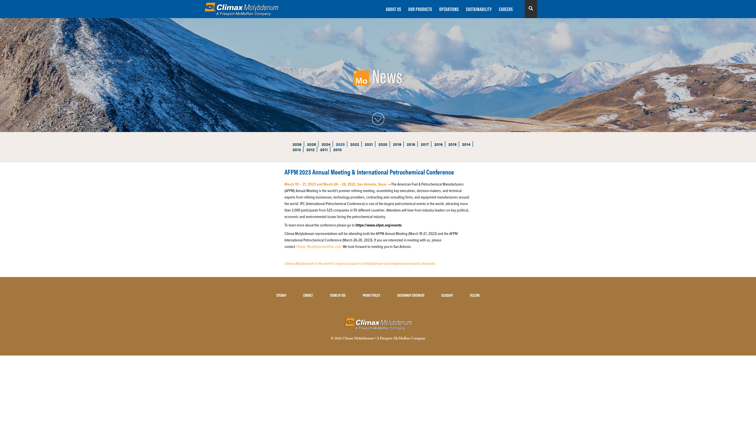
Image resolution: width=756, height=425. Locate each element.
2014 (466, 144)
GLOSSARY (447, 295)
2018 (411, 144)
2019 (397, 144)
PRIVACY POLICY (371, 295)
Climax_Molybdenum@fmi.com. (319, 246)
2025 (311, 144)
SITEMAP (281, 295)
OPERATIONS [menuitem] (449, 9)
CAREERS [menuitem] (506, 9)
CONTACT (308, 295)
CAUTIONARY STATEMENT (410, 295)
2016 (438, 144)
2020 (382, 144)
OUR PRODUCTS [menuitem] (420, 9)
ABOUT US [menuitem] (393, 9)
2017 (425, 144)
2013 (297, 149)
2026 (297, 144)
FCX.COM (475, 295)
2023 (340, 144)
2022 (354, 144)
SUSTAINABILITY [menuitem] (479, 9)
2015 (452, 144)
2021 (369, 144)
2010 (337, 149)
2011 (324, 149)
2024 (325, 144)
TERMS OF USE (338, 295)
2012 (310, 149)
